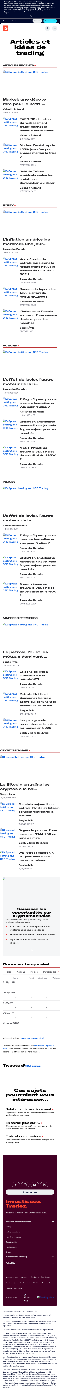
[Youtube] (35, 1184)
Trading (8, 1227)
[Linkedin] (44, 1184)
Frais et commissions (13, 1237)
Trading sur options (13, 1232)
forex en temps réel (31, 1038)
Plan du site (45, 1277)
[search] (47, 28)
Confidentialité (25, 1283)
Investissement (11, 1247)
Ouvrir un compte (50, 21)
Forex (8, 205)
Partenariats (46, 1283)
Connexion (37, 21)
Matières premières (20, 618)
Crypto (8, 1252)
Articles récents (18, 65)
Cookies (36, 1283)
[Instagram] (25, 1184)
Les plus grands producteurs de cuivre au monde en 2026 (38, 724)
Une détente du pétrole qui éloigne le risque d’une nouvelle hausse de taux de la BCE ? (37, 266)
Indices (9, 481)
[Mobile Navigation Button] (54, 28)
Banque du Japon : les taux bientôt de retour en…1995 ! (38, 292)
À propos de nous (12, 1277)
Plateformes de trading (16, 1257)
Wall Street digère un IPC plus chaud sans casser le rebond (36, 856)
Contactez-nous (16, 1192)
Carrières (9, 1288)
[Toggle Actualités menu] (53, 1263)
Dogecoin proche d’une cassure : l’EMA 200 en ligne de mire (38, 834)
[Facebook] (16, 1184)
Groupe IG (18, 1288)
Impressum (24, 1277)
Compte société (11, 1242)
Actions (10, 345)
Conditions (35, 1277)
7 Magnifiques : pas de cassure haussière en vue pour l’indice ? (38, 403)
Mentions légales (12, 1283)
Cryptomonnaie (14, 750)
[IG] (5, 28)
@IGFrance (33, 1065)
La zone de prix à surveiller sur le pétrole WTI (34, 675)
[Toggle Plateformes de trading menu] (53, 1256)
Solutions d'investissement (18, 1221)
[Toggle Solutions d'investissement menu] (53, 1221)
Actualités (10, 1263)
